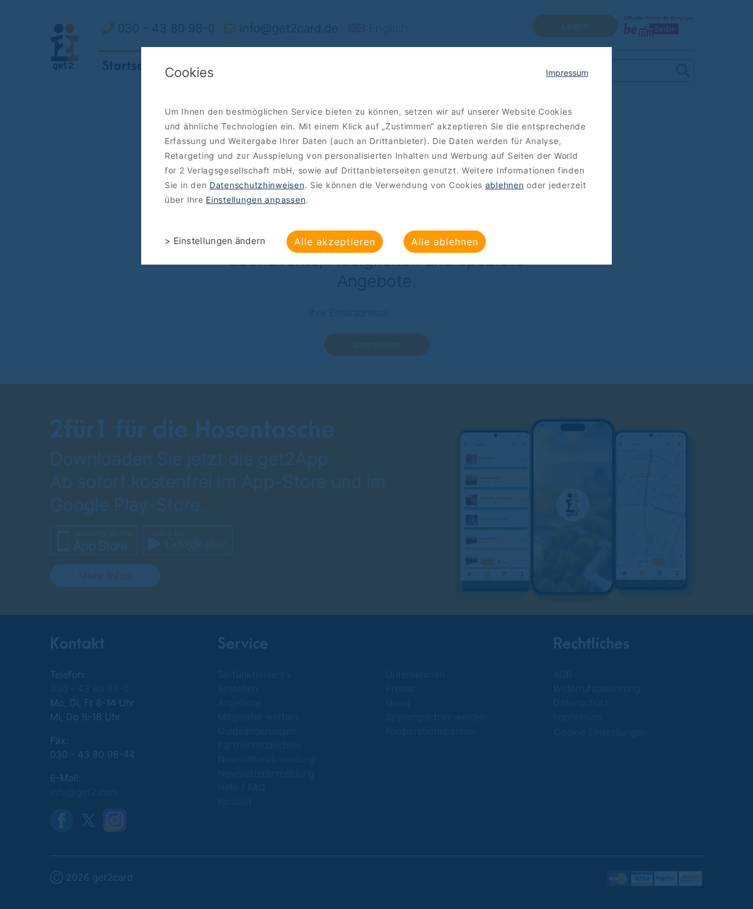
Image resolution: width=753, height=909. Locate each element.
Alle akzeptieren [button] (334, 242)
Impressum (567, 73)
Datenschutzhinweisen (257, 185)
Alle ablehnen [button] (444, 242)
